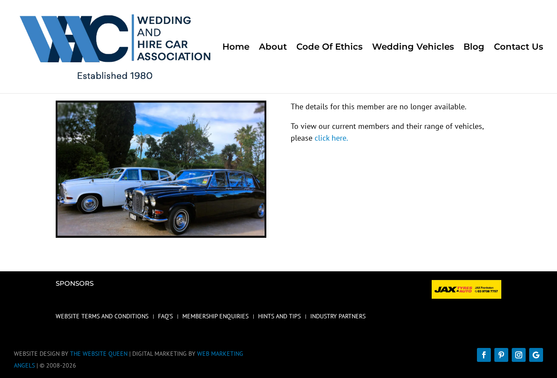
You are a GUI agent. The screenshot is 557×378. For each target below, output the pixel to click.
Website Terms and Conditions (102, 316)
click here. (331, 138)
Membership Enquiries (215, 316)
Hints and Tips (279, 316)
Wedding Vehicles (413, 48)
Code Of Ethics (329, 48)
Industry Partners (338, 316)
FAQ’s (165, 316)
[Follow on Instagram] (519, 355)
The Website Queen (99, 354)
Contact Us (518, 48)
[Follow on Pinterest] (501, 355)
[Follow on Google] (536, 355)
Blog (473, 48)
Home (235, 48)
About (273, 48)
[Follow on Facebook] (484, 355)
